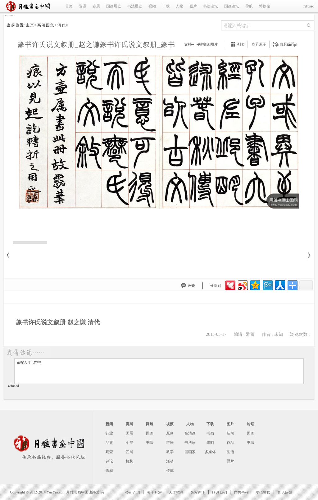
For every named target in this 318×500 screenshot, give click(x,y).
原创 (170, 433)
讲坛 (170, 442)
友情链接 (263, 492)
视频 (152, 6)
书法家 (190, 442)
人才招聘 (176, 492)
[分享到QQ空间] (255, 284)
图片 (193, 6)
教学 (170, 452)
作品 (230, 442)
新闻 (109, 424)
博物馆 (264, 6)
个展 (129, 442)
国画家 (190, 452)
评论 (191, 285)
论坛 (250, 424)
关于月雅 (154, 492)
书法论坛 (210, 6)
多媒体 (210, 452)
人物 (179, 6)
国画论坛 (231, 6)
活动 (170, 461)
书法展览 (134, 6)
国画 (149, 433)
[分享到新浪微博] (242, 284)
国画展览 (113, 6)
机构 (129, 461)
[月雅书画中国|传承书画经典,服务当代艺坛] (29, 11)
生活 (230, 452)
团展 (129, 452)
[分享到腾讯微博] (267, 284)
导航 (249, 6)
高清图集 (46, 25)
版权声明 (197, 492)
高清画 (190, 433)
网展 (149, 424)
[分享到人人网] (279, 284)
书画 (210, 433)
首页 (69, 6)
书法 (149, 442)
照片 (230, 461)
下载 (166, 6)
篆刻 (210, 442)
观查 (109, 452)
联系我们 (219, 492)
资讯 (82, 6)
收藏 (109, 470)
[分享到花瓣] (230, 284)
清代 (61, 25)
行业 (109, 433)
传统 (170, 470)
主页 (30, 25)
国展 (129, 433)
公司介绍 (132, 492)
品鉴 (109, 442)
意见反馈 (284, 492)
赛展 (96, 6)
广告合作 (241, 492)
